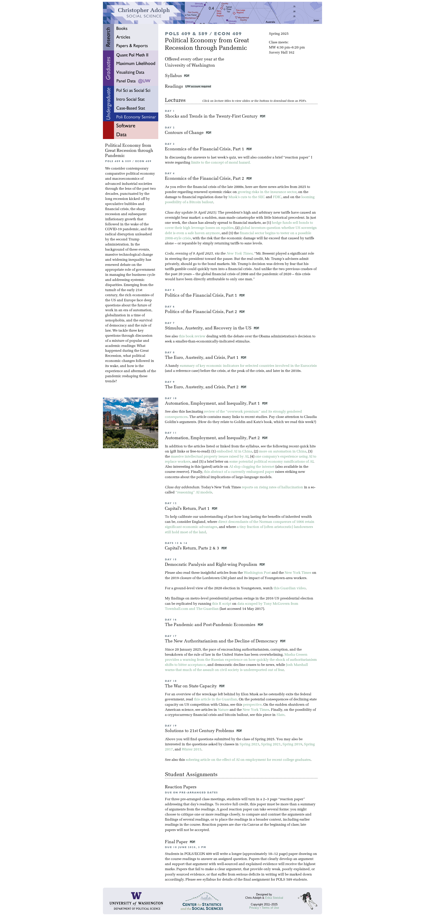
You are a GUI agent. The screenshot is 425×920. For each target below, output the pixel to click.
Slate (280, 715)
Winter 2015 (191, 749)
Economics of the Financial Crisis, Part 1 (205, 149)
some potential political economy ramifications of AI (271, 462)
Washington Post (257, 573)
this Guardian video (290, 588)
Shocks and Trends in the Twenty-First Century (212, 116)
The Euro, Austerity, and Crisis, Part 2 (202, 387)
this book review (192, 336)
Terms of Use (270, 907)
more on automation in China (282, 451)
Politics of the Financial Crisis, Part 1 (201, 296)
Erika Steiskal (274, 897)
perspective (252, 705)
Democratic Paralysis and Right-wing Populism (211, 565)
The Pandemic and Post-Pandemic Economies (211, 625)
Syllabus (173, 76)
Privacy (254, 907)
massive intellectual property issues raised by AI (209, 456)
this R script (221, 604)
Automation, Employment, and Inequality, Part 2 (213, 438)
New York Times (239, 253)
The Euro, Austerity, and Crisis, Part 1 (202, 358)
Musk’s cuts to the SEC (246, 197)
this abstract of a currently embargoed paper (239, 472)
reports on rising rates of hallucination (272, 487)
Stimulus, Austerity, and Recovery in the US (209, 328)
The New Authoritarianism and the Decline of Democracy (222, 641)
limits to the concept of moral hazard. (221, 162)
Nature (223, 710)
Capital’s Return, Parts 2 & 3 (192, 548)
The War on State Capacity (191, 686)
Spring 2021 (271, 744)
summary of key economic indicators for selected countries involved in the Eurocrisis (248, 366)
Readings (175, 87)
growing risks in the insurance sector (267, 192)
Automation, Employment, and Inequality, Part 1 (213, 404)
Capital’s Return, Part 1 (188, 509)
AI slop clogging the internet (251, 467)
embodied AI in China (234, 451)
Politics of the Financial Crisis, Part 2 (201, 312)
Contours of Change (185, 133)
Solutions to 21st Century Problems (200, 731)
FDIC (277, 197)
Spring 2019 (292, 744)
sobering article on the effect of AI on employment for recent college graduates (248, 760)
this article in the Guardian (215, 699)
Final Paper (177, 842)
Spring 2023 (249, 744)
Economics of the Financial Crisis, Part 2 (205, 179)
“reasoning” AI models (194, 492)
